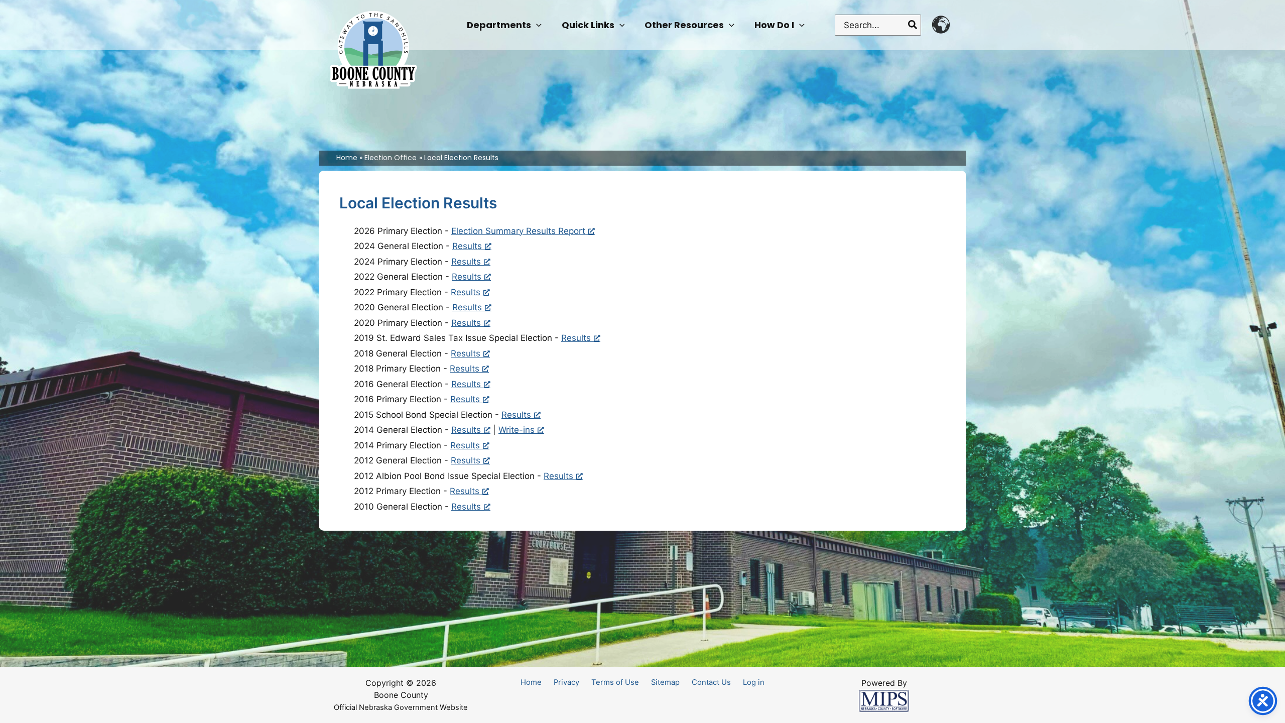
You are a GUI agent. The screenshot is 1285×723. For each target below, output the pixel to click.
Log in (753, 682)
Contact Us (711, 682)
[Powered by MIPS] (884, 700)
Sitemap (665, 682)
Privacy (566, 682)
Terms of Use (615, 682)
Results (467, 246)
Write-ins (516, 430)
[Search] (913, 25)
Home (531, 682)
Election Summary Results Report (518, 231)
